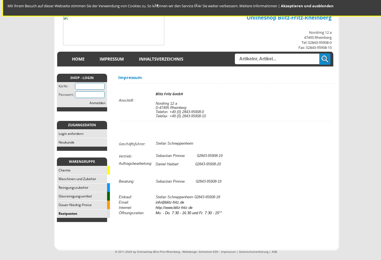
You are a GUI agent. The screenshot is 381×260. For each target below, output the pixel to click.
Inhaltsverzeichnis (161, 59)
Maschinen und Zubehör (76, 179)
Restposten (67, 213)
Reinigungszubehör (72, 187)
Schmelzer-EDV (208, 252)
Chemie (64, 170)
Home (78, 59)
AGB (274, 252)
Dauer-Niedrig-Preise (74, 205)
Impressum (112, 59)
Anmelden (97, 103)
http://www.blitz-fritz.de (174, 208)
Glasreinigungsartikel (74, 196)
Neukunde (65, 142)
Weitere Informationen (258, 5)
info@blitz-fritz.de (170, 202)
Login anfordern (70, 134)
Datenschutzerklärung (253, 252)
